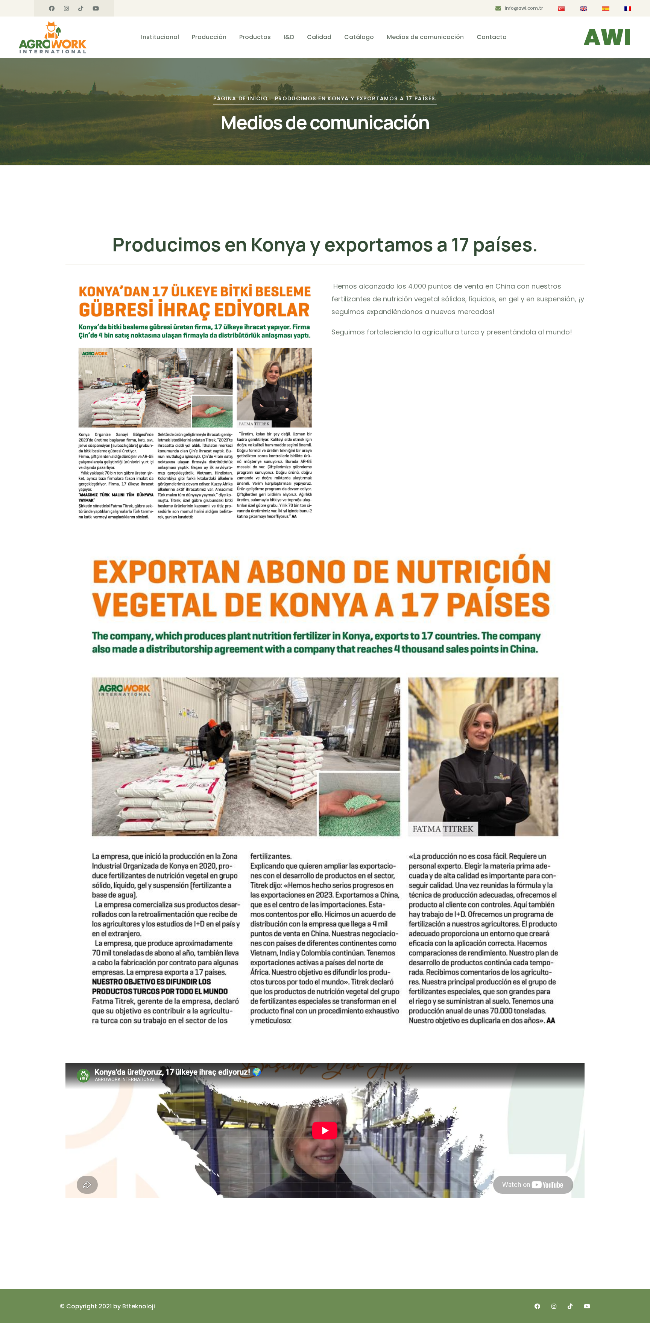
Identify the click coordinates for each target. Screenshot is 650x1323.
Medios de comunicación (425, 37)
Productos (255, 37)
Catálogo (359, 37)
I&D (289, 37)
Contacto (492, 37)
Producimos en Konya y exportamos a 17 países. (356, 98)
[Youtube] (96, 8)
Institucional (160, 37)
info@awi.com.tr (524, 8)
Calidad (319, 37)
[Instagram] (66, 8)
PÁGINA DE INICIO (240, 98)
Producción (209, 37)
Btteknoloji (138, 1306)
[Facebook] (52, 8)
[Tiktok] (80, 8)
